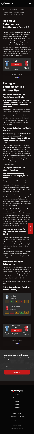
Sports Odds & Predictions (17, 9)
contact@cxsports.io (17, 420)
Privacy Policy (17, 425)
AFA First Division (17, 147)
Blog (17, 401)
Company (17, 407)
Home (4, 9)
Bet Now (16, 65)
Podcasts (17, 404)
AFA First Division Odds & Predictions (14, 15)
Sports (17, 395)
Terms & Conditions (17, 428)
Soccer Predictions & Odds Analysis (14, 12)
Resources (17, 398)
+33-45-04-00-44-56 (17, 417)
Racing (5, 110)
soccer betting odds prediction (15, 252)
